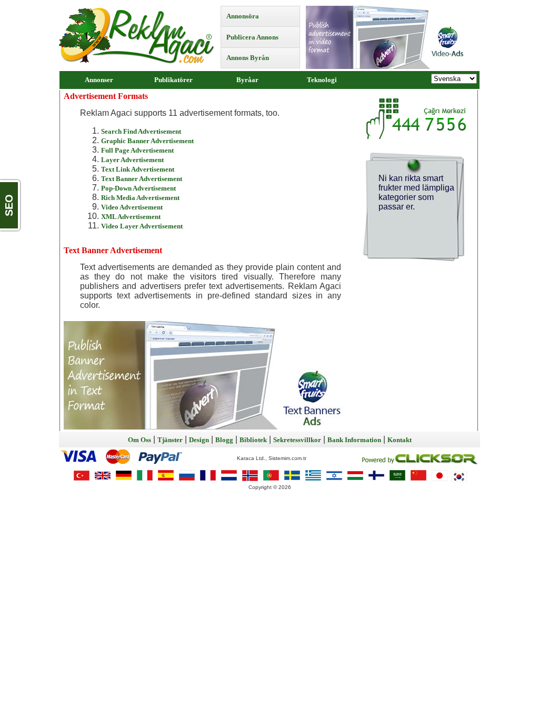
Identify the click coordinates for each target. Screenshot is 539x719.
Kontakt (399, 440)
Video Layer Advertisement (142, 226)
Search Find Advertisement (141, 131)
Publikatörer (173, 80)
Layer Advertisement (132, 160)
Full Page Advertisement (137, 150)
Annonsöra (242, 16)
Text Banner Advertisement (141, 179)
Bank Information (354, 440)
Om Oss (139, 440)
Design (199, 440)
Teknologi (322, 80)
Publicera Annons (252, 37)
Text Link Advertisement (137, 169)
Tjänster (170, 440)
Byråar (247, 80)
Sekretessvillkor (297, 440)
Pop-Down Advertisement (138, 188)
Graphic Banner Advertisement (147, 141)
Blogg (224, 440)
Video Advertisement (132, 207)
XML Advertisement (131, 217)
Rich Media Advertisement (140, 198)
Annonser (99, 80)
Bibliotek (253, 440)
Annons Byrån (247, 58)
